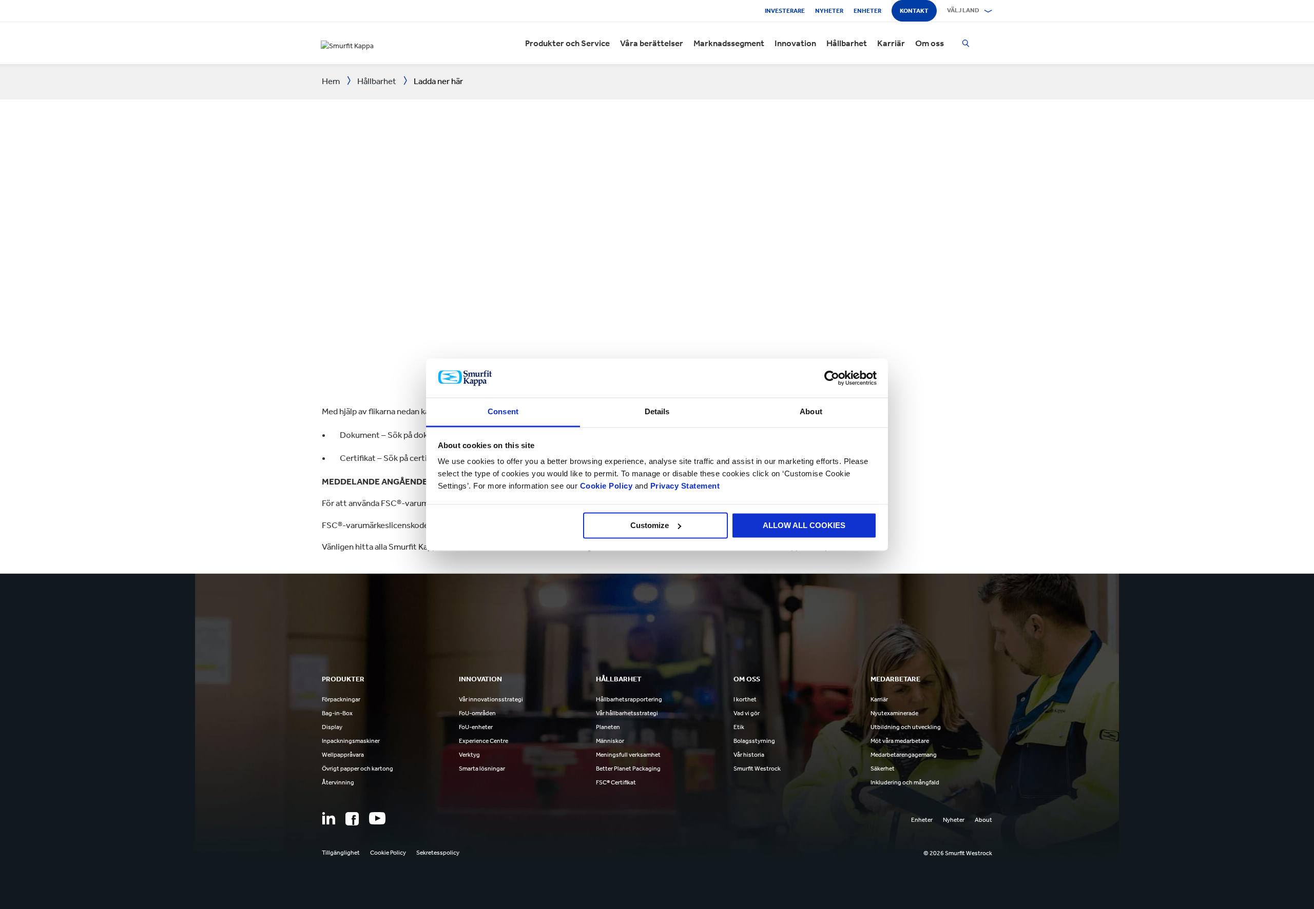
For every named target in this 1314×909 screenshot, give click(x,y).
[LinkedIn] (328, 818)
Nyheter (829, 10)
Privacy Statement (684, 486)
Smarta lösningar (482, 768)
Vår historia (748, 754)
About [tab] (811, 412)
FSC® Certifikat (616, 782)
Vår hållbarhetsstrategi (627, 713)
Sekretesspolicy (437, 852)
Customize (649, 525)
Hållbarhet (846, 43)
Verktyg (469, 754)
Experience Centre (483, 740)
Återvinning (338, 782)
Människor (610, 740)
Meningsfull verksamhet (628, 754)
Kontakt (914, 10)
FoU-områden (477, 713)
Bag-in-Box (337, 713)
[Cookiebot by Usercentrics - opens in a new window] (832, 378)
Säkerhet (883, 768)
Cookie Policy (606, 486)
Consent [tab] (503, 412)
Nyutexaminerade (894, 713)
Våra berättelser (651, 43)
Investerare (785, 10)
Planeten (608, 727)
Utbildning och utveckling (906, 727)
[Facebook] (352, 818)
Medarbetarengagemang (904, 754)
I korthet (745, 699)
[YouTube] (377, 818)
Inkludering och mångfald (905, 782)
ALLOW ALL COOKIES (804, 525)
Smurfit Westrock (757, 768)
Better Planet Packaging (628, 768)
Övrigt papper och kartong (357, 768)
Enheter (867, 10)
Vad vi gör (746, 713)
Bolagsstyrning (754, 740)
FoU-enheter (476, 727)
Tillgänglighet (341, 852)
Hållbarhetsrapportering (629, 699)
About (983, 819)
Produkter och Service (567, 43)
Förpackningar (341, 699)
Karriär (891, 43)
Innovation (795, 43)
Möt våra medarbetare (900, 740)
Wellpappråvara (343, 754)
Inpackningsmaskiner (351, 740)
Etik (738, 727)
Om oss (929, 43)
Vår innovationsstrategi (491, 699)
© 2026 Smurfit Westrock (957, 853)
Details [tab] (657, 412)
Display (332, 727)
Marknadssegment (728, 43)
